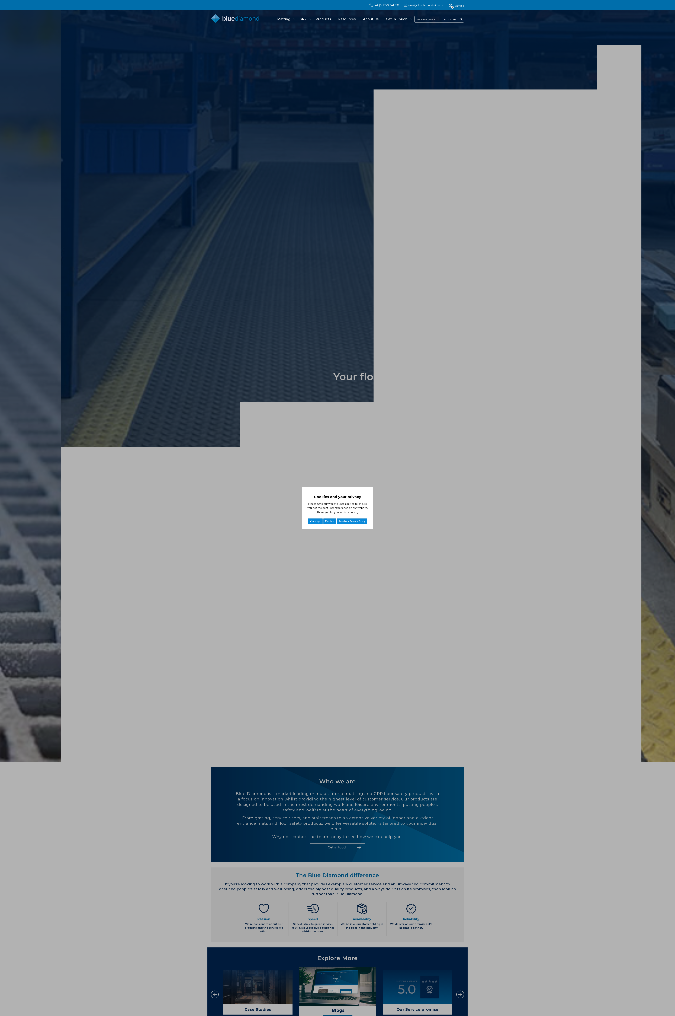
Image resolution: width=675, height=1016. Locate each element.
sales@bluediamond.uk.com (425, 5)
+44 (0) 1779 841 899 (387, 5)
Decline (329, 521)
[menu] (344, 19)
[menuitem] (285, 19)
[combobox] (439, 19)
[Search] (461, 19)
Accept (316, 521)
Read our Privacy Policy (352, 521)
